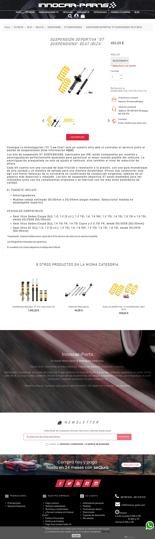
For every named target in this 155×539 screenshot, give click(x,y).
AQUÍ (69, 150)
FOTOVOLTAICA (100, 12)
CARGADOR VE (83, 12)
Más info (106, 531)
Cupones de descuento (94, 515)
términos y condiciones (71, 444)
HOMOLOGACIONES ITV (49, 12)
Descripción (77, 137)
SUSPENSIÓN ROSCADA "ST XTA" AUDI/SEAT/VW (33, 307)
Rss (82, 481)
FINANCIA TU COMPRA (120, 12)
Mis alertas (88, 518)
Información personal (93, 503)
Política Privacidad (54, 518)
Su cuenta (91, 495)
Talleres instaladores (55, 506)
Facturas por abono (92, 509)
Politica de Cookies (54, 521)
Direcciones (88, 512)
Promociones (14, 503)
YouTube (91, 481)
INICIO (18, 12)
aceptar (76, 535)
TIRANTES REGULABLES (78, 307)
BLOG (137, 12)
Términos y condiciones (56, 509)
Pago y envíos (52, 503)
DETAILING (68, 12)
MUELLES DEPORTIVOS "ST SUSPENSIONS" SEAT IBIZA (124, 308)
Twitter (73, 481)
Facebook (64, 481)
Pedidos (87, 506)
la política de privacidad (97, 444)
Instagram (100, 481)
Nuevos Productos (16, 506)
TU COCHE (30, 12)
